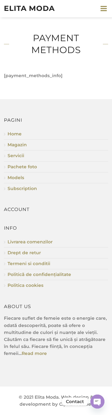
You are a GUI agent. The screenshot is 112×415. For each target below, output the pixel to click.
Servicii (16, 155)
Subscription (22, 188)
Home (15, 133)
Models (16, 177)
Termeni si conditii (29, 263)
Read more (34, 353)
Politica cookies (25, 285)
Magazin (17, 144)
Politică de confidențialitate (39, 274)
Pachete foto (22, 166)
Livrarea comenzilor (30, 241)
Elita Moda (29, 8)
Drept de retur (24, 252)
